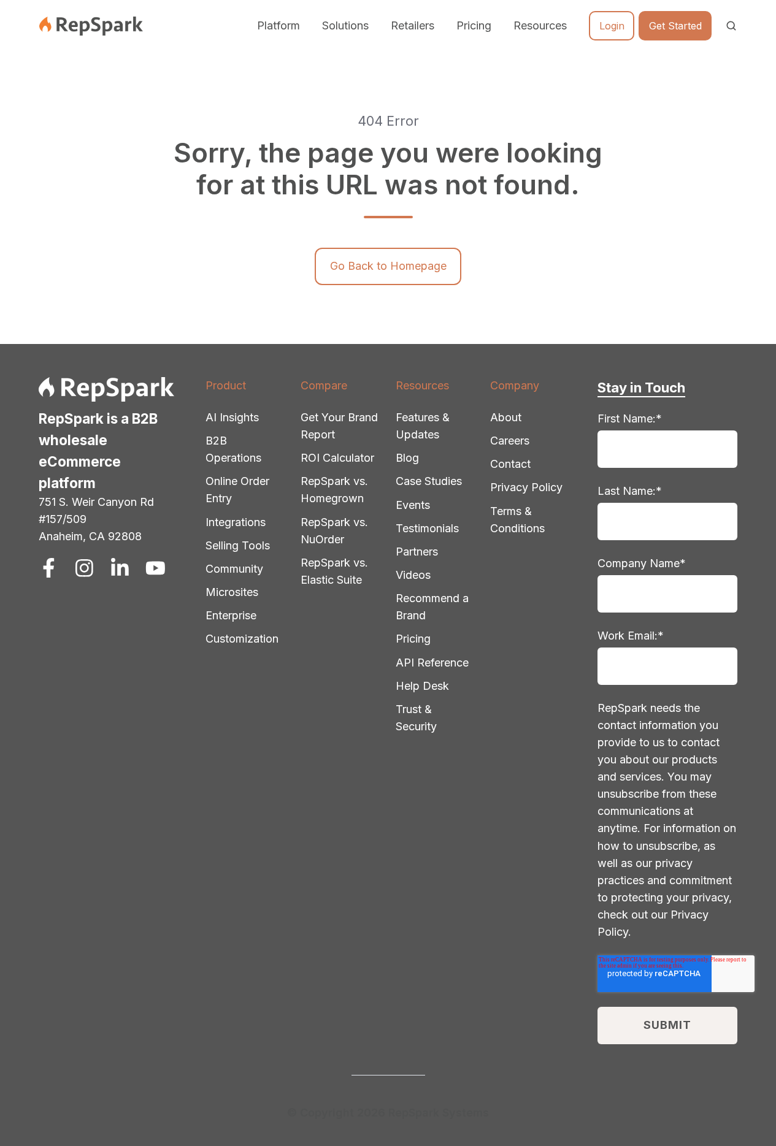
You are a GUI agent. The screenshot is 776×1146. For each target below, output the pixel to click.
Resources (422, 385)
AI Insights (232, 417)
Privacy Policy (526, 487)
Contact (510, 463)
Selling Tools (238, 545)
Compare (324, 385)
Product (226, 385)
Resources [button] (540, 25)
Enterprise (231, 615)
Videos (413, 574)
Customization (242, 638)
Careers (509, 440)
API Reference (432, 662)
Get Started (675, 26)
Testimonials (427, 528)
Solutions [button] (345, 25)
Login (611, 26)
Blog (407, 457)
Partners (417, 551)
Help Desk (422, 685)
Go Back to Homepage (388, 265)
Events (413, 505)
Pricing (473, 25)
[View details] (49, 568)
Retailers (412, 25)
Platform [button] (278, 25)
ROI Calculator (337, 457)
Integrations (236, 522)
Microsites (232, 592)
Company (514, 385)
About (505, 417)
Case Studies (429, 481)
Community (234, 568)
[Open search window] (731, 26)
